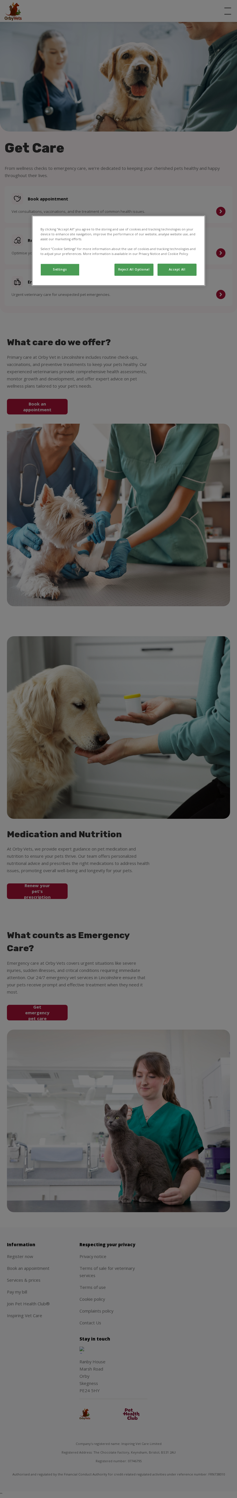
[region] (118, 250)
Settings (60, 270)
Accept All (177, 270)
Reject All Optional (134, 270)
